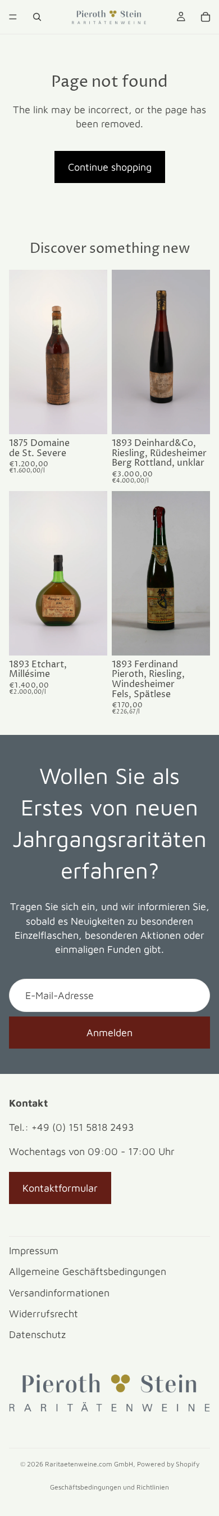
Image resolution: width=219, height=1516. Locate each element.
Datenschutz (37, 1334)
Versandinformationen (59, 1293)
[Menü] (13, 17)
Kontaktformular (60, 1188)
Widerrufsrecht (43, 1313)
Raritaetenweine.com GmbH (89, 1464)
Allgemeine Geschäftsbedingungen (87, 1271)
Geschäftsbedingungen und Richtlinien (109, 1487)
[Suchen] (37, 17)
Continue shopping (110, 167)
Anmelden (109, 1032)
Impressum (33, 1250)
